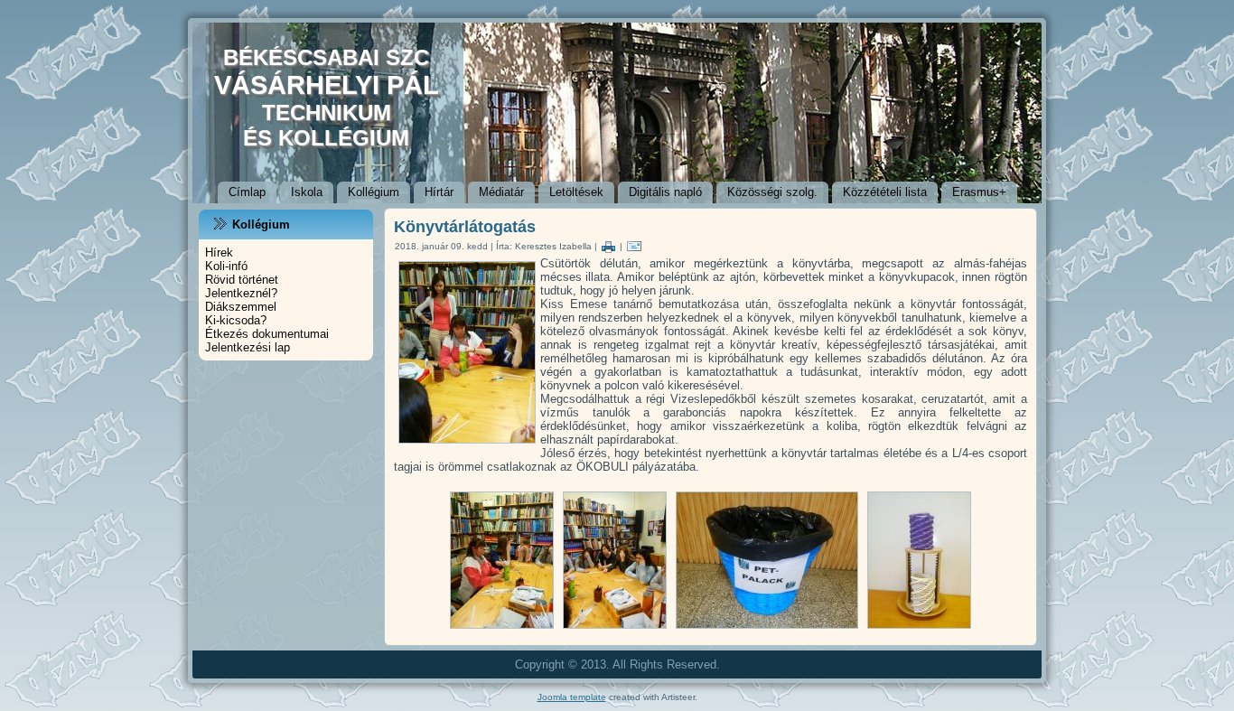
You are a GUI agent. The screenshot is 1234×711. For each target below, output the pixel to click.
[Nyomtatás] (608, 246)
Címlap (247, 192)
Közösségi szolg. (772, 192)
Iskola (307, 192)
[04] (767, 629)
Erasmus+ (979, 192)
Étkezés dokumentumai (267, 334)
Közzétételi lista (885, 192)
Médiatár (501, 192)
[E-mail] (634, 246)
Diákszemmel (240, 306)
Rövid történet (241, 279)
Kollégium (373, 192)
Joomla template (572, 697)
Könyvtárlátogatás (465, 227)
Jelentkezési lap (247, 347)
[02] (501, 629)
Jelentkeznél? (241, 293)
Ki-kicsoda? (235, 320)
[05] (919, 629)
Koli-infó (226, 266)
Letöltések (576, 192)
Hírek (219, 252)
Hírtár (439, 192)
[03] (614, 629)
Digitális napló (665, 192)
